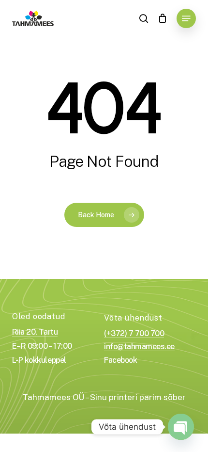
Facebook (120, 360)
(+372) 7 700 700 (134, 333)
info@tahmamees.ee (139, 346)
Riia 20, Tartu (35, 332)
